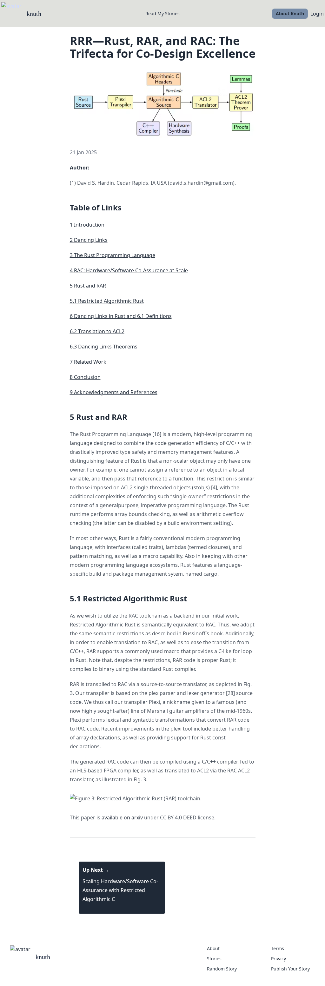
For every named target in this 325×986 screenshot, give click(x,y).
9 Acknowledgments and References (113, 392)
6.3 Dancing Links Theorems (103, 346)
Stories (214, 959)
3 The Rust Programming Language (112, 255)
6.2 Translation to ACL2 (97, 331)
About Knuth (290, 13)
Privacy (278, 959)
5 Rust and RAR (88, 285)
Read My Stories (162, 13)
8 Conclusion (85, 377)
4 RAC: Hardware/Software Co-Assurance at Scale (129, 270)
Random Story (222, 969)
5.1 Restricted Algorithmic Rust (107, 300)
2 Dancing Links (89, 239)
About (213, 948)
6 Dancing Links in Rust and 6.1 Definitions (121, 316)
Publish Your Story (290, 969)
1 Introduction (87, 224)
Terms (277, 948)
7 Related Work (88, 361)
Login (317, 13)
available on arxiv (122, 817)
